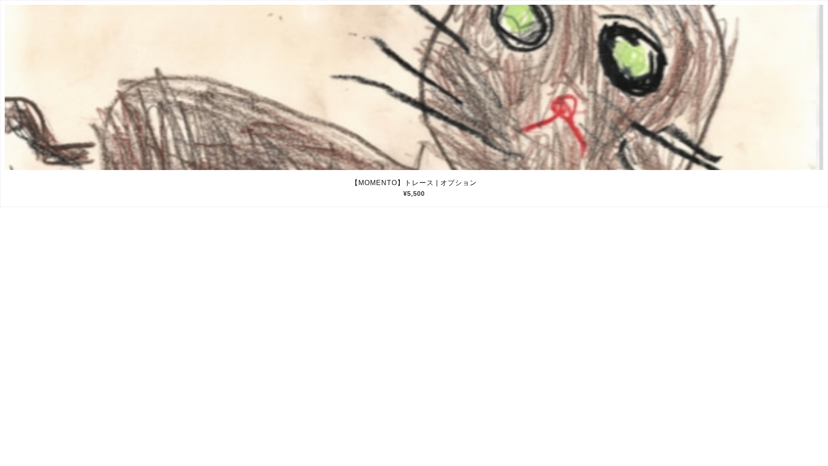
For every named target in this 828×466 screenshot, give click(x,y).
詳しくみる (414, 88)
